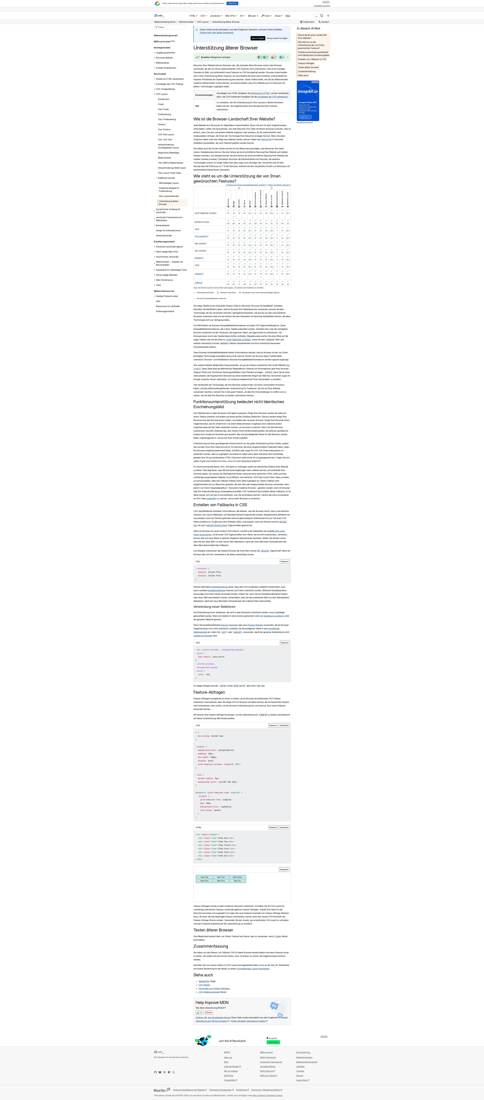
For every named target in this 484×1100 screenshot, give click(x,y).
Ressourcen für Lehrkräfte (168, 306)
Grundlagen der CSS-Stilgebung (272, 96)
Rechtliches (241, 1090)
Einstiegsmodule (162, 47)
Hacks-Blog (301, 1080)
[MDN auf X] (164, 1072)
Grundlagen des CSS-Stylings (169, 84)
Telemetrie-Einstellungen (220, 1090)
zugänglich (211, 498)
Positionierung (164, 114)
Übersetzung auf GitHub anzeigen (211, 1021)
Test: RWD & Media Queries (170, 163)
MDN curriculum (162, 41)
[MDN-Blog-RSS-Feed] (173, 1072)
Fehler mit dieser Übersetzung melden (248, 1021)
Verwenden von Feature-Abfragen (214, 988)
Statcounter (266, 139)
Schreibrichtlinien (268, 1066)
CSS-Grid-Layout (166, 134)
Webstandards (162, 63)
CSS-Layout (161, 94)
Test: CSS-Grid (165, 139)
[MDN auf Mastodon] (169, 1072)
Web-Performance (164, 280)
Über (158, 301)
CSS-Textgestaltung (165, 89)
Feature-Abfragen (306, 63)
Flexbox (162, 124)
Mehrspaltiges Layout (169, 183)
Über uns (228, 1057)
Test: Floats (163, 109)
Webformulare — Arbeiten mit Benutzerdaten (169, 263)
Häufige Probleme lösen (167, 296)
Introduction (163, 99)
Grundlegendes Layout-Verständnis (253, 968)
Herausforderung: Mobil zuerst (172, 168)
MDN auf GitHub (267, 1075)
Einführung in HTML (260, 93)
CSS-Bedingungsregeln (209, 992)
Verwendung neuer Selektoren (214, 606)
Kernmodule (160, 74)
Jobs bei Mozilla (231, 1066)
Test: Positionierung (167, 119)
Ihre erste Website (164, 57)
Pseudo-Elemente (229, 625)
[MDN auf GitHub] (155, 1072)
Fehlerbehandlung (219, 587)
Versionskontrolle (164, 235)
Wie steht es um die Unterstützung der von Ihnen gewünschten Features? (311, 45)
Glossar (299, 1075)
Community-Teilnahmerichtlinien (265, 1090)
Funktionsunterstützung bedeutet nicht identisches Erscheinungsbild (313, 53)
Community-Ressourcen (271, 1062)
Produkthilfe (229, 1080)
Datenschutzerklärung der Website (189, 1090)
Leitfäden (300, 1066)
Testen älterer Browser (308, 67)
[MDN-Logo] (159, 1052)
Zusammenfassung (306, 71)
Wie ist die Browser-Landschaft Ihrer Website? (312, 36)
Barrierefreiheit (162, 225)
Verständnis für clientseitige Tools (171, 270)
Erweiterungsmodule (164, 241)
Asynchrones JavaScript (167, 256)
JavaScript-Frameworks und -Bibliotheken (169, 219)
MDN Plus (228, 1075)
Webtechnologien (304, 1057)
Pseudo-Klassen (255, 625)
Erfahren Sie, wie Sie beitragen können (213, 1017)
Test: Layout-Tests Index (169, 173)
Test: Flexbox (164, 129)
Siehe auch (303, 75)
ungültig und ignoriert (202, 635)
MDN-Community (268, 1057)
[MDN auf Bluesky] (159, 1072)
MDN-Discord (266, 1071)
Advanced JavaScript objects (169, 246)
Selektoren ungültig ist (274, 616)
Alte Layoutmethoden (169, 196)
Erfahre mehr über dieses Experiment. (217, 32)
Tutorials (300, 1071)
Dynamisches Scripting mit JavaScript (168, 211)
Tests (158, 285)
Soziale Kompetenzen (166, 68)
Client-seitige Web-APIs (167, 251)
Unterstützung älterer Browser (168, 202)
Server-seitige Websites (166, 275)
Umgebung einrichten (165, 52)
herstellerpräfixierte (216, 590)
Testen (278, 936)
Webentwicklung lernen (166, 35)
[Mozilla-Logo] (162, 1090)
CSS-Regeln (204, 985)
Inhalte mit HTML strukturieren (170, 79)
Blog (288, 15)
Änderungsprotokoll (165, 311)
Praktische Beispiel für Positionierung (169, 189)
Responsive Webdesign (168, 152)
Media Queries (164, 157)
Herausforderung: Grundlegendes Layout (168, 146)
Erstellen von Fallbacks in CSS (312, 59)
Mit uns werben (231, 1071)
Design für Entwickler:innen (168, 230)
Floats (161, 104)
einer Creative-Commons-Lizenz (267, 1095)
